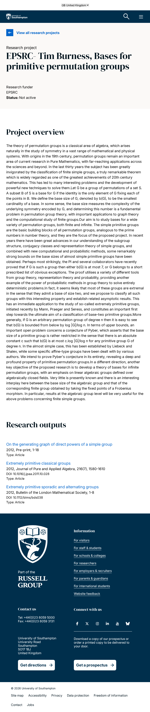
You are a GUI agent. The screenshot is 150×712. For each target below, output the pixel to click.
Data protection (78, 695)
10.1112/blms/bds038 (28, 497)
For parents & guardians (91, 578)
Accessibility (37, 695)
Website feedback (87, 594)
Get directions (33, 665)
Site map (17, 695)
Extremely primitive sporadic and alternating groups (52, 487)
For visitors (81, 540)
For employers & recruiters (93, 571)
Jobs (30, 705)
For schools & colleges (90, 555)
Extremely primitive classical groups (38, 463)
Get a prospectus (92, 665)
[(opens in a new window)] (77, 624)
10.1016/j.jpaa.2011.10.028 (31, 474)
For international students (92, 586)
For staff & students (87, 548)
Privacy (56, 695)
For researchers (85, 563)
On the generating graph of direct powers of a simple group (59, 444)
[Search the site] (126, 16)
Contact (16, 705)
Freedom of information (111, 695)
